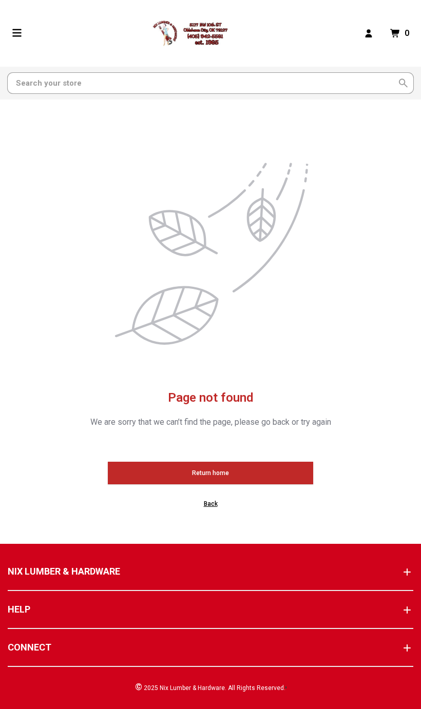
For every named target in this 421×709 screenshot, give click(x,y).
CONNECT (29, 647)
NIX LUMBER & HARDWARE (64, 571)
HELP (19, 609)
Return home (210, 473)
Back (211, 503)
